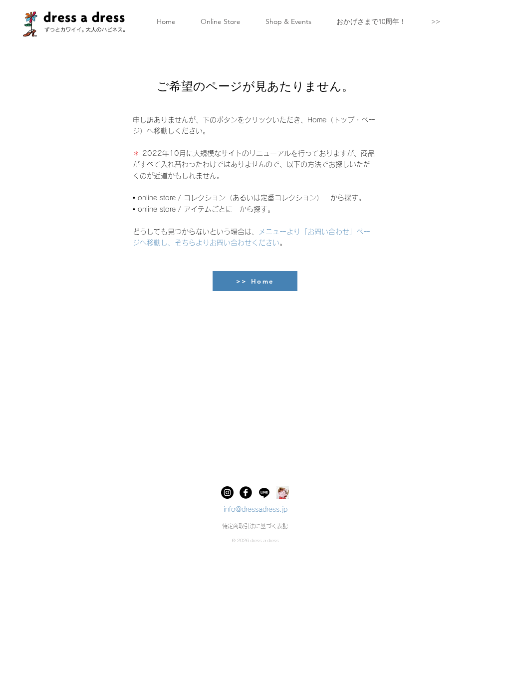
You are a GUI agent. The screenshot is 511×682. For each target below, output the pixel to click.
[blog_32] (282, 492)
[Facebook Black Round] (246, 492)
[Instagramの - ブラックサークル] (227, 492)
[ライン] (264, 492)
